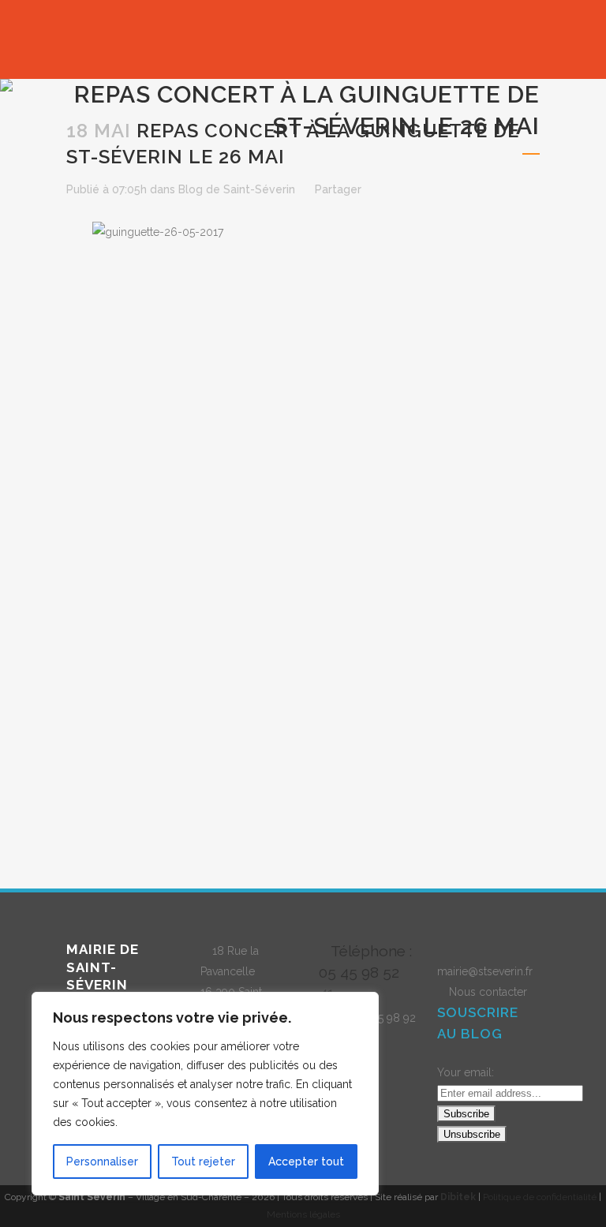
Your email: (465, 1072)
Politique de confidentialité (540, 1197)
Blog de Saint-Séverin (236, 189)
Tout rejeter (203, 1161)
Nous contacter (488, 992)
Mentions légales (303, 1214)
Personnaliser (102, 1161)
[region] (205, 1093)
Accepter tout (306, 1161)
